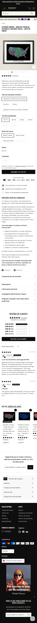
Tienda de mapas (7, 510)
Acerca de (5, 513)
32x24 (22, 120)
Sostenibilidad (6, 521)
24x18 (14, 120)
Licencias (5, 518)
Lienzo (15, 104)
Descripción (6, 284)
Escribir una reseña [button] (18, 339)
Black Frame (7, 135)
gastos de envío (21, 166)
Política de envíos (24, 516)
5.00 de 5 (24, 318)
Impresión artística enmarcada (14, 99)
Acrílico (6, 104)
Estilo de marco (7, 131)
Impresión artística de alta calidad (15, 109)
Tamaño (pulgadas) (9, 116)
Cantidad (5, 156)
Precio (4, 147)
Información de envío (9, 289)
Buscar (20, 510)
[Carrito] (29, 8)
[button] (6, 76)
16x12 (5, 120)
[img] (6, 352)
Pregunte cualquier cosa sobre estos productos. (15, 300)
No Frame (20, 141)
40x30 (30, 120)
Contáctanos (22, 521)
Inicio (3, 23)
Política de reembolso (25, 518)
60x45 (14, 125)
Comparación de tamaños (11, 276)
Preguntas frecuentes (18, 255)
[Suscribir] (28, 615)
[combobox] (18, 13)
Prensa (4, 516)
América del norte (14, 406)
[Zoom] (34, 67)
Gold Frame (20, 135)
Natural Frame (8, 141)
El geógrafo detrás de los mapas (14, 294)
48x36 (5, 125)
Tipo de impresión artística (11, 95)
